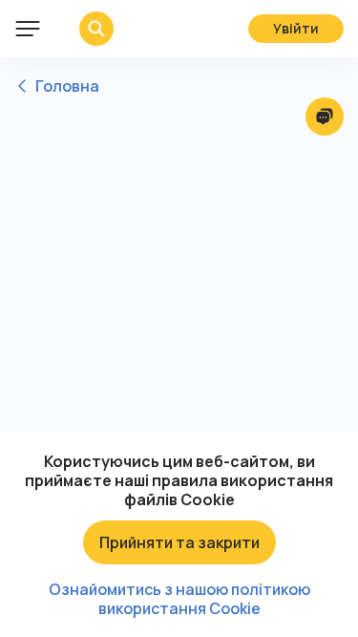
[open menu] (27, 28)
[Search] (82, 28)
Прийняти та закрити (179, 542)
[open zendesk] (324, 116)
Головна (67, 86)
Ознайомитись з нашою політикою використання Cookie (179, 599)
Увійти (296, 28)
